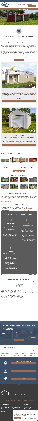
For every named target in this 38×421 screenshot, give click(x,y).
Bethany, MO (32, 357)
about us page (22, 47)
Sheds (16, 403)
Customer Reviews (19, 345)
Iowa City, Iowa (24, 207)
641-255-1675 (30, 4)
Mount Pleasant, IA (5, 358)
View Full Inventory (19, 171)
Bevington (16, 292)
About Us (21, 403)
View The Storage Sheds (19, 100)
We (4, 43)
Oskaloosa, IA (16, 360)
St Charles (21, 292)
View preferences (33, 418)
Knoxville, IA (23, 357)
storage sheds (17, 93)
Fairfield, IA (3, 357)
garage (14, 137)
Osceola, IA (23, 358)
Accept (18, 418)
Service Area (31, 405)
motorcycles (4, 138)
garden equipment (14, 138)
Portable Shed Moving (8, 403)
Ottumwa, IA (3, 360)
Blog (19, 405)
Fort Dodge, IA (32, 355)
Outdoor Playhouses (18, 53)
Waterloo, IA (15, 355)
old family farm (19, 45)
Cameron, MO (32, 360)
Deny (25, 418)
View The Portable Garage (19, 145)
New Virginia (25, 292)
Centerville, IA (16, 358)
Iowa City (11, 197)
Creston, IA (3, 355)
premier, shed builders (9, 47)
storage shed (6, 196)
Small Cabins (9, 53)
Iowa (20, 208)
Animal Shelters (4, 53)
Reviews (26, 403)
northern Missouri (28, 208)
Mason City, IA (16, 357)
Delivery (7, 405)
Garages (33, 52)
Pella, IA (22, 355)
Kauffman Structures (28, 95)
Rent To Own (13, 405)
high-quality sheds (8, 48)
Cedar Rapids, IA (24, 360)
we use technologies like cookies (26, 412)
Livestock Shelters (23, 9)
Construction (33, 403)
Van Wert (15, 294)
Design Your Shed (32, 5)
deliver (13, 207)
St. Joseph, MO (32, 358)
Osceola (31, 292)
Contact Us (23, 383)
